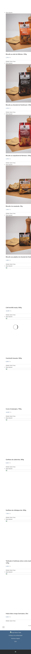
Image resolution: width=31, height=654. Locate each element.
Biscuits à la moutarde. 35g (14, 206)
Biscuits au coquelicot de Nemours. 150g (18, 156)
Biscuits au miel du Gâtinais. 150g (16, 54)
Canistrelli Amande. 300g (14, 358)
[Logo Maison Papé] (15, 632)
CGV (15, 641)
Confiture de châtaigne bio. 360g (16, 510)
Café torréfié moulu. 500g (14, 308)
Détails (7, 61)
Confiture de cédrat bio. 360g (15, 460)
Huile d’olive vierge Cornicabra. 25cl (17, 614)
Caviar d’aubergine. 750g (13, 409)
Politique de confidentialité (15, 635)
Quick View (13, 61)
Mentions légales (15, 638)
